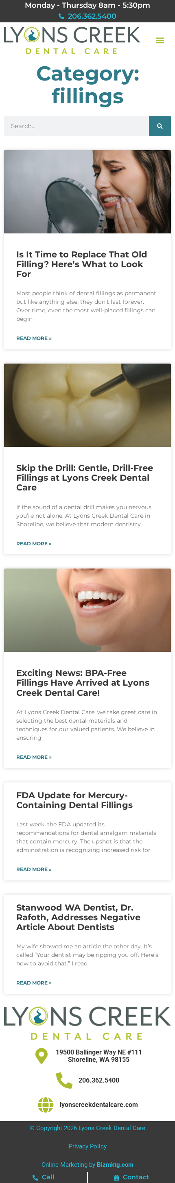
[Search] (160, 126)
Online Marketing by (87, 1164)
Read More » (34, 338)
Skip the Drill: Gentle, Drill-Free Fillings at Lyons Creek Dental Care (84, 477)
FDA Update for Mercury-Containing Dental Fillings (74, 800)
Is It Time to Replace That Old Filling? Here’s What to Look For (81, 264)
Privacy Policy (88, 1146)
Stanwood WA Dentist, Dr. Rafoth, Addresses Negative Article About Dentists (78, 917)
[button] (159, 40)
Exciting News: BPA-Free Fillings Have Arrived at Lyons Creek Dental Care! (82, 682)
